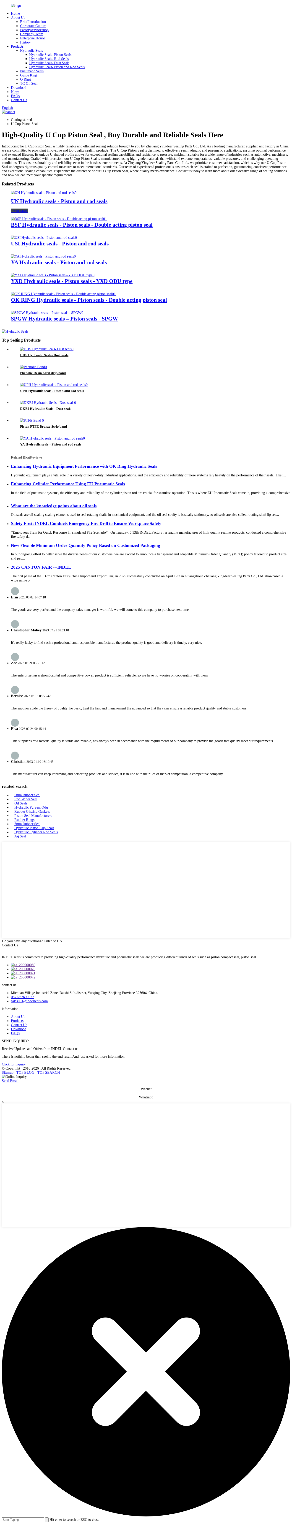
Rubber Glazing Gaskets (32, 811)
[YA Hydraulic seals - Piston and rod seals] (43, 256)
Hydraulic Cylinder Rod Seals (36, 832)
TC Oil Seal (28, 83)
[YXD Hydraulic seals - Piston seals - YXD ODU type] (52, 275)
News (15, 92)
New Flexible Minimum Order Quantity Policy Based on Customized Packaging (85, 545)
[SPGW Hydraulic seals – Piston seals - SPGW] (47, 313)
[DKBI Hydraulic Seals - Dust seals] (48, 403)
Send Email (10, 1081)
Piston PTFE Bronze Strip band (43, 426)
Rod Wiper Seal (25, 799)
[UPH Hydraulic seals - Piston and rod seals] (54, 385)
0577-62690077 (22, 997)
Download (18, 88)
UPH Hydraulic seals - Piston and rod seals (52, 391)
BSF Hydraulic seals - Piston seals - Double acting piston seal (82, 225)
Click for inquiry (14, 1064)
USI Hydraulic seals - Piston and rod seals (60, 244)
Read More (19, 211)
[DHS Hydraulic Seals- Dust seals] (46, 349)
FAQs (15, 96)
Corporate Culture (33, 26)
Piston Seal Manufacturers (33, 816)
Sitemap (7, 1072)
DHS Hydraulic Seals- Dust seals (44, 355)
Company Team (31, 34)
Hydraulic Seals (31, 50)
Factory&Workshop (34, 30)
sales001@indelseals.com (29, 1001)
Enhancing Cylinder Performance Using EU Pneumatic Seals (68, 483)
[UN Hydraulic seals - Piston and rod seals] (43, 193)
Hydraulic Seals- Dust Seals (49, 63)
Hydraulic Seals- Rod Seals (49, 59)
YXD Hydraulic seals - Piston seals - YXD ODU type (72, 281)
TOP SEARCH (48, 1072)
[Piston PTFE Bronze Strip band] (32, 420)
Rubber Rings (24, 820)
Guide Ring (28, 75)
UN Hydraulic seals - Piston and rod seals (59, 201)
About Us (18, 17)
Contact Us (19, 100)
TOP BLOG (25, 1072)
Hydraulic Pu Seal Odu (31, 807)
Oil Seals (20, 803)
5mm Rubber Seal (27, 795)
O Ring (25, 79)
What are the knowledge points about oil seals (53, 505)
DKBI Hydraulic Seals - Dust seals (45, 408)
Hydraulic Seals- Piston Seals (50, 55)
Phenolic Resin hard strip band (43, 373)
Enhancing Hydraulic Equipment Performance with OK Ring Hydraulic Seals (84, 466)
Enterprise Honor (32, 38)
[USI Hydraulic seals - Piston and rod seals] (44, 237)
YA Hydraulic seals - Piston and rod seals (59, 262)
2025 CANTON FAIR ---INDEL (41, 567)
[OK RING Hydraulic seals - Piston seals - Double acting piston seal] (63, 294)
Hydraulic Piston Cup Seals (34, 828)
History (25, 42)
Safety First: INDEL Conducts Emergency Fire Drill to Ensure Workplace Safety (86, 523)
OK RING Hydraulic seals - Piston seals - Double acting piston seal (89, 300)
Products (17, 46)
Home (15, 13)
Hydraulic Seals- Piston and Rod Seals (57, 67)
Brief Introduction (33, 22)
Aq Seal (20, 836)
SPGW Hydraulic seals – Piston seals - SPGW (64, 319)
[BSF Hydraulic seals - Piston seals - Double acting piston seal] (59, 219)
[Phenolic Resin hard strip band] (33, 367)
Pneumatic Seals (32, 71)
